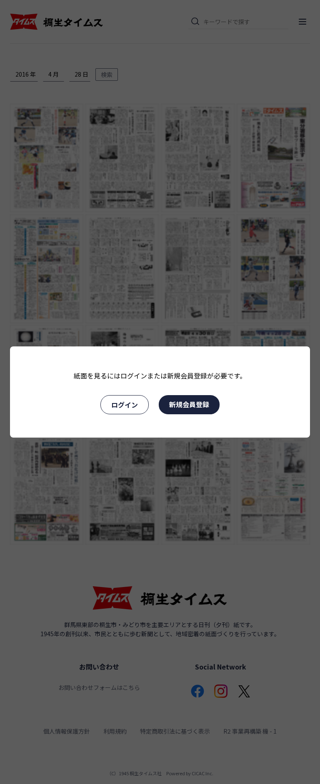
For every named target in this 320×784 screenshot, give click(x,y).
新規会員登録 (189, 404)
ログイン (124, 405)
